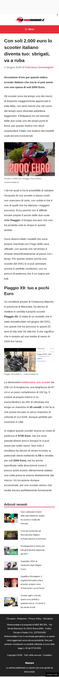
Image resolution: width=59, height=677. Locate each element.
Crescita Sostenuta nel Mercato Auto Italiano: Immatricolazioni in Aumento (33, 535)
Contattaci (47, 655)
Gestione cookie (52, 674)
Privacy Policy (35, 618)
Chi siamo (10, 618)
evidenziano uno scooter (35, 382)
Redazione (22, 618)
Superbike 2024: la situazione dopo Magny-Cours (31, 565)
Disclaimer (48, 618)
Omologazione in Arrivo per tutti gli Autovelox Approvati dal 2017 (33, 550)
